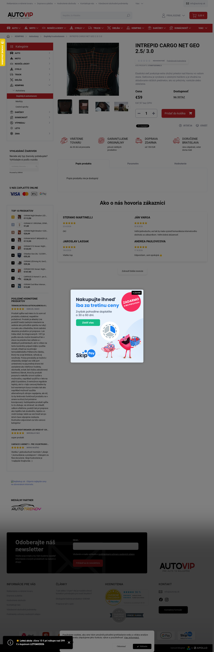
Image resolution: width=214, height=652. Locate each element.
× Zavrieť (136, 292)
